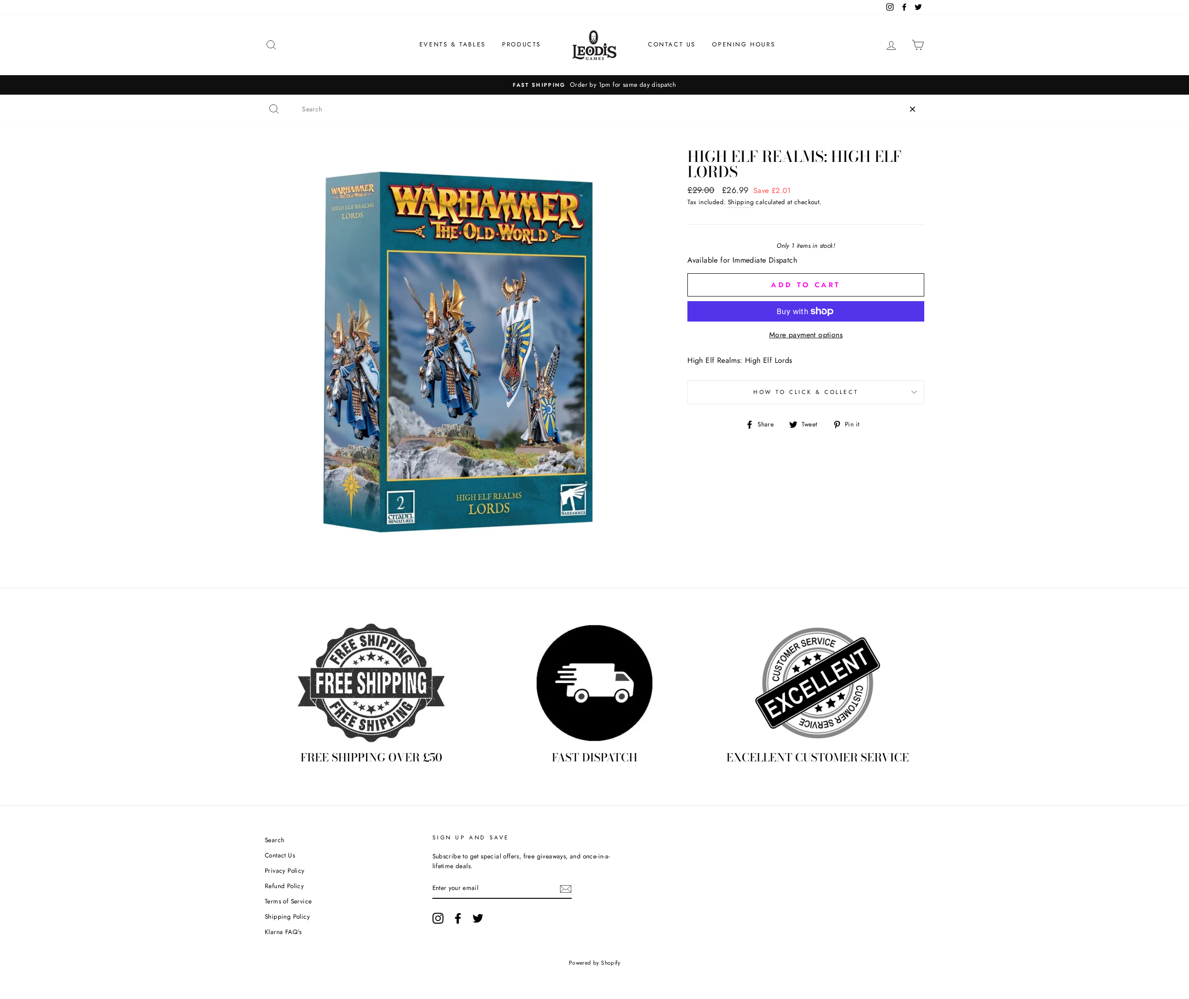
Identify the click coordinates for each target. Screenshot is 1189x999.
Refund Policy (284, 885)
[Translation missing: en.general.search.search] (274, 109)
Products (521, 44)
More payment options (806, 334)
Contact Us (672, 44)
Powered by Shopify (594, 963)
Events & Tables (452, 44)
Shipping (741, 201)
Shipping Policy (287, 916)
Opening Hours (743, 44)
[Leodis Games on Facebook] (458, 918)
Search (274, 839)
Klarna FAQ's (283, 931)
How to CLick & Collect (805, 392)
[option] (725, 85)
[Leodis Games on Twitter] (477, 918)
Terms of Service (288, 901)
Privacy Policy (285, 870)
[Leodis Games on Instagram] (438, 918)
